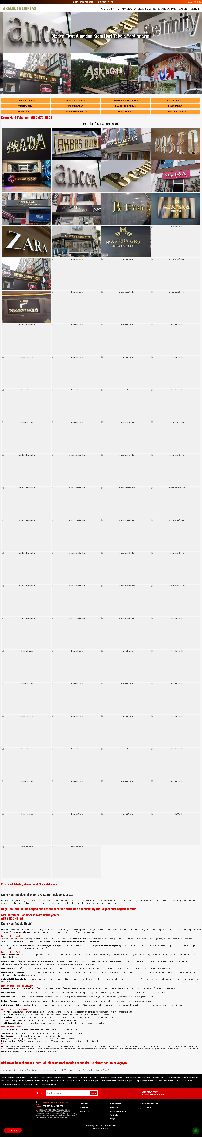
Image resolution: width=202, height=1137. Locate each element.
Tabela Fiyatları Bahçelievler (10, 1084)
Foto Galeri (114, 1107)
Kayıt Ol (93, 1093)
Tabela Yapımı (104, 1077)
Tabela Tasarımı (59, 1077)
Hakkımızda (84, 1107)
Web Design (101, 1128)
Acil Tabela (93, 1077)
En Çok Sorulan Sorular (118, 1111)
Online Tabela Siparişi (8, 1081)
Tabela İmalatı (33, 1077)
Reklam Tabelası (116, 1077)
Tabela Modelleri (46, 1077)
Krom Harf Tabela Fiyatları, (10, 1070)
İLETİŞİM (195, 8)
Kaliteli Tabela (72, 1077)
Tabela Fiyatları (21, 1077)
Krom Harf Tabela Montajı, (66, 1070)
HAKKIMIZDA (124, 8)
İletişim (112, 1119)
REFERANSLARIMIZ (164, 8)
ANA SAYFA (107, 8)
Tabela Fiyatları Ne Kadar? (49, 1084)
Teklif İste (114, 1115)
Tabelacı (11, 1077)
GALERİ (183, 8)
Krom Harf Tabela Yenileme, (85, 1070)
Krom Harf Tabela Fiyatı (104, 1070)
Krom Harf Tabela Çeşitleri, (29, 1070)
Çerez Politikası (146, 1107)
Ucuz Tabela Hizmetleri (190, 1077)
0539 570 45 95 (194, 2)
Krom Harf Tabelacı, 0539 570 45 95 (26, 118)
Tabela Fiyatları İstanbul (30, 1084)
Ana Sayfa (84, 1104)
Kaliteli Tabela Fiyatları (56, 1081)
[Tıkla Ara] (6, 1130)
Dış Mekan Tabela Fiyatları (164, 1081)
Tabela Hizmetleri (158, 1077)
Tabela (3, 1077)
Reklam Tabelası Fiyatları (91, 1081)
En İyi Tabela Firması (173, 1077)
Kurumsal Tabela (41, 1081)
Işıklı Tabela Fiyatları (73, 1081)
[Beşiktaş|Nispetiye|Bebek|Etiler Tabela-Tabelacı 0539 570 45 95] (18, 8)
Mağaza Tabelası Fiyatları (144, 1081)
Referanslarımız (115, 1104)
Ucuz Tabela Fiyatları (109, 1081)
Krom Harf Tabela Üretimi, (48, 1070)
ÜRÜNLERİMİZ (142, 8)
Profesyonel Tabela (143, 1077)
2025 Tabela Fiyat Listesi (183, 1081)
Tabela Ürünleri (130, 1077)
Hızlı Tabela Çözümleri (25, 1081)
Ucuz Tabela (83, 1077)
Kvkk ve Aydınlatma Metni (149, 1104)
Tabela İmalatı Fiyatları (125, 1081)
